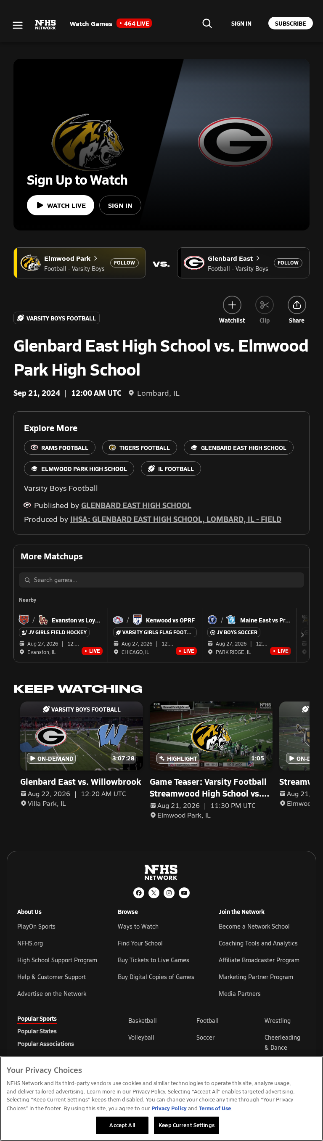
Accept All (122, 1125)
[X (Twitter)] (153, 892)
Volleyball (141, 1037)
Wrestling (278, 1021)
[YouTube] (184, 892)
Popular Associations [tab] (45, 1043)
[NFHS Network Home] (45, 25)
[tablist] (59, 1030)
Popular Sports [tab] (37, 1018)
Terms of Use (215, 1108)
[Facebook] (138, 892)
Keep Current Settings (186, 1125)
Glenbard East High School (136, 505)
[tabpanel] (217, 1042)
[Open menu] (17, 25)
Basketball (142, 1021)
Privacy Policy (169, 1108)
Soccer (205, 1037)
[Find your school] (206, 23)
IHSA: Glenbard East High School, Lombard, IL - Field (175, 519)
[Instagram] (169, 892)
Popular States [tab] (37, 1031)
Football (207, 1021)
